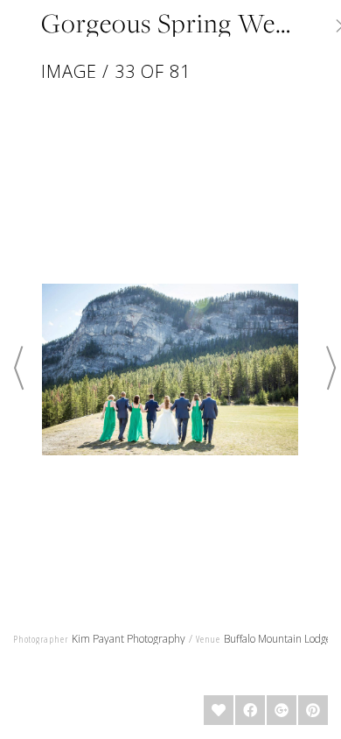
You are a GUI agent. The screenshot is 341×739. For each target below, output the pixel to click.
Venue (208, 639)
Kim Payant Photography (128, 638)
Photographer (40, 639)
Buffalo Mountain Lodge (278, 638)
